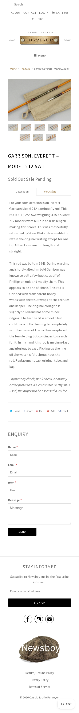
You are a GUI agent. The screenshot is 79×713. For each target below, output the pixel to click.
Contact (29, 13)
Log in (44, 13)
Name (13, 447)
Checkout (39, 19)
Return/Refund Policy (39, 673)
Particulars (50, 191)
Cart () (61, 13)
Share (30, 410)
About (16, 13)
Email (65, 410)
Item (12, 482)
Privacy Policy (39, 680)
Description (22, 191)
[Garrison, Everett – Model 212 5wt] (39, 100)
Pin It (41, 410)
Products (25, 68)
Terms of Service (39, 687)
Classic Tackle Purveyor (44, 697)
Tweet (16, 410)
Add (53, 410)
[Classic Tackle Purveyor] (39, 38)
